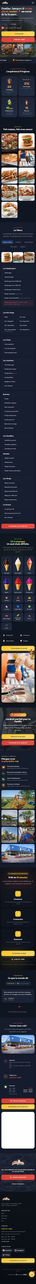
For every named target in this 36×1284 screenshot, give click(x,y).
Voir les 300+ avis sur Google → (18, 1011)
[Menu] (33, 3)
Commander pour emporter (18, 526)
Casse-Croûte (7, 242)
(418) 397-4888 (18, 40)
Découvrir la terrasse (18, 736)
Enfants (23, 246)
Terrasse (4, 1218)
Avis (2, 1220)
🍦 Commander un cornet (18, 648)
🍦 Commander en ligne (18, 953)
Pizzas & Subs (29, 242)
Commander (18, 34)
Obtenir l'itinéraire (19, 1101)
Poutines (18, 242)
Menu (3, 1213)
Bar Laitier (14, 246)
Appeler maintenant (19, 1177)
